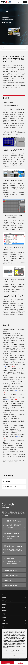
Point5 (4, 366)
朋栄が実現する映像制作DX (8, 601)
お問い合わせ (5, 627)
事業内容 (4, 597)
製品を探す (8, 6)
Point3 (8, 361)
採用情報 (4, 617)
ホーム (3, 6)
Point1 (7, 399)
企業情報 (4, 614)
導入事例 (4, 604)
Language (18, 2)
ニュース (4, 620)
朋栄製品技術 (5, 623)
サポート (4, 607)
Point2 (18, 436)
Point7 (4, 385)
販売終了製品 (14, 6)
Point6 (17, 390)
